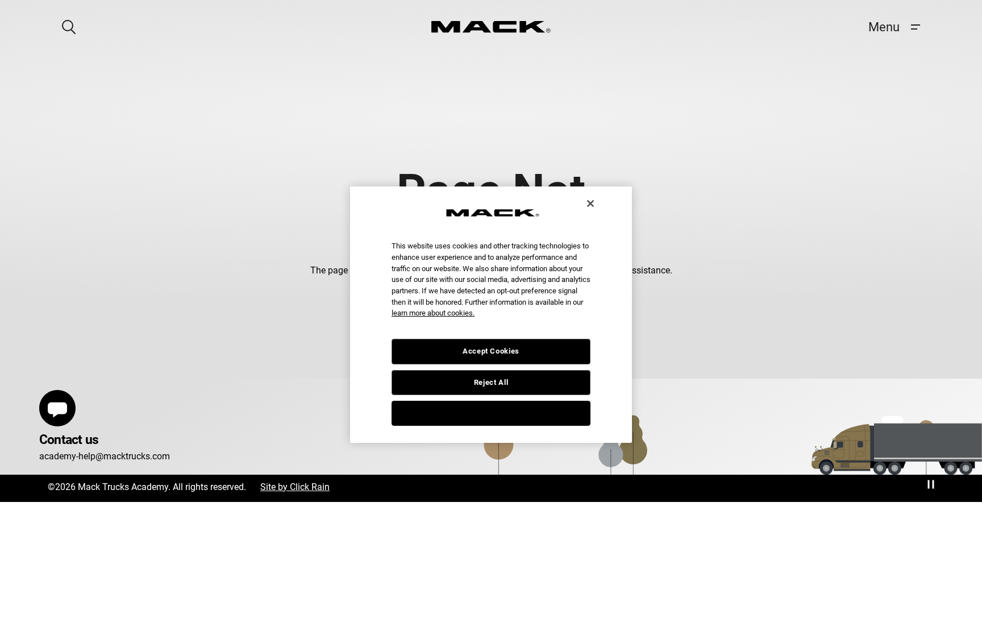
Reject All (491, 382)
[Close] (590, 203)
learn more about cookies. (433, 313)
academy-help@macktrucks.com (104, 456)
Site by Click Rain (295, 487)
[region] (491, 314)
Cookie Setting (491, 413)
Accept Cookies (491, 351)
